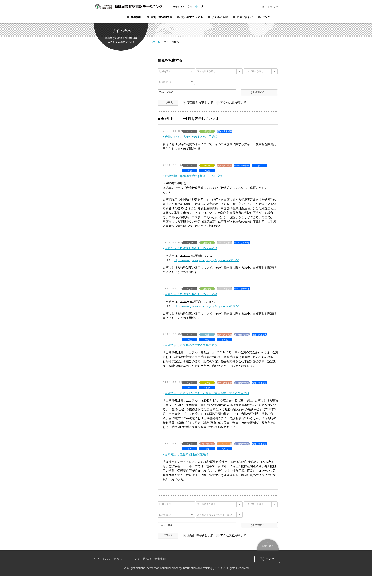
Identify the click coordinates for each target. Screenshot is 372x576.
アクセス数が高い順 (233, 102)
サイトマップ (270, 7)
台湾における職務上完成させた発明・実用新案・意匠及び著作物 (207, 393)
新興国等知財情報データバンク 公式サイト (128, 6)
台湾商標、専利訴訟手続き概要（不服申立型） (195, 176)
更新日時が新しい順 (200, 102)
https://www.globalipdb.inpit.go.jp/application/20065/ (206, 306)
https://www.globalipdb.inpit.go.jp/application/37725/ (206, 260)
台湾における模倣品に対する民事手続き (191, 345)
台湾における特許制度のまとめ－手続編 (191, 136)
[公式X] (267, 559)
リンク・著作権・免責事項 (148, 558)
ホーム (156, 41)
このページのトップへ (268, 544)
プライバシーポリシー (110, 558)
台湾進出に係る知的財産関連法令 (187, 454)
